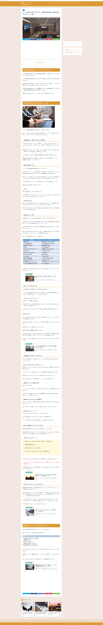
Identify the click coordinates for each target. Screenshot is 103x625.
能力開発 (67, 2)
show (44, 62)
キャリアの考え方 (59, 2)
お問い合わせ (78, 2)
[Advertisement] (41, 49)
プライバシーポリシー (25, 623)
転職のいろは (51, 2)
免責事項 (31, 623)
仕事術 (72, 2)
